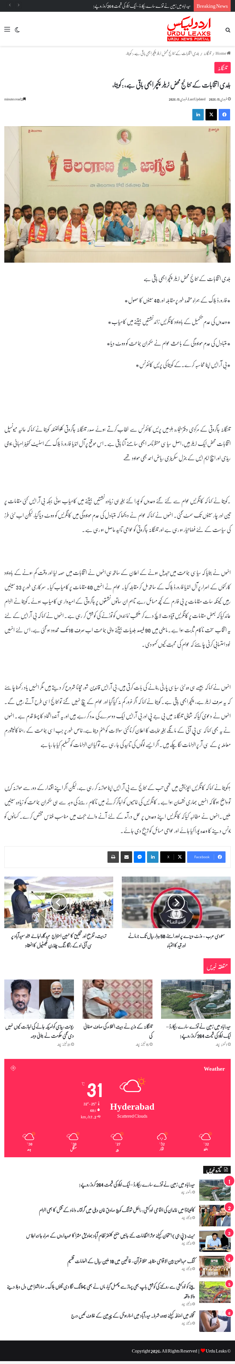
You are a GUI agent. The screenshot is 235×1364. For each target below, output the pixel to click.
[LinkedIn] (152, 857)
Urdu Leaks (216, 1350)
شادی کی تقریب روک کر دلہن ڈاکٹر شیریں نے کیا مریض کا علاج (153, 6)
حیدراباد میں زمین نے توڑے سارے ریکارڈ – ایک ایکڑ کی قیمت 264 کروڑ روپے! (198, 1030)
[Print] (113, 857)
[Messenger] (139, 857)
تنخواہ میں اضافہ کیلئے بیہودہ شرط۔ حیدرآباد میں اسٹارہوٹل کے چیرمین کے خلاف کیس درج (133, 1315)
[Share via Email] (126, 857)
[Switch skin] (17, 31)
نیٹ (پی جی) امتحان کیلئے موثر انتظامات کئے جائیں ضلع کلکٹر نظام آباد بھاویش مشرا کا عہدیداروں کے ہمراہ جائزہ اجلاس (110, 1235)
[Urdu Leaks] (189, 29)
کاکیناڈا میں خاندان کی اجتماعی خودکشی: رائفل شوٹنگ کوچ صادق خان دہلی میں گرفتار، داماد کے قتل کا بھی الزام (117, 1210)
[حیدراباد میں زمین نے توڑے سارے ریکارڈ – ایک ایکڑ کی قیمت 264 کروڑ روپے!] (196, 999)
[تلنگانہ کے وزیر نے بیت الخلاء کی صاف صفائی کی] (117, 999)
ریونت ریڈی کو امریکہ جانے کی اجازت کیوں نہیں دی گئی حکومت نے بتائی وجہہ (39, 1030)
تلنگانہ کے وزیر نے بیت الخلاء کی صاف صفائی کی (117, 1030)
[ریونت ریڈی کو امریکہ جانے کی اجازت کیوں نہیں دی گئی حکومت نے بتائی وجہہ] (39, 999)
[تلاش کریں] (228, 31)
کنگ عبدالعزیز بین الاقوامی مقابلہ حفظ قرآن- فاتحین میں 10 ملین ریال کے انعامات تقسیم (131, 1261)
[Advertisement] (117, 89)
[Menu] (7, 31)
